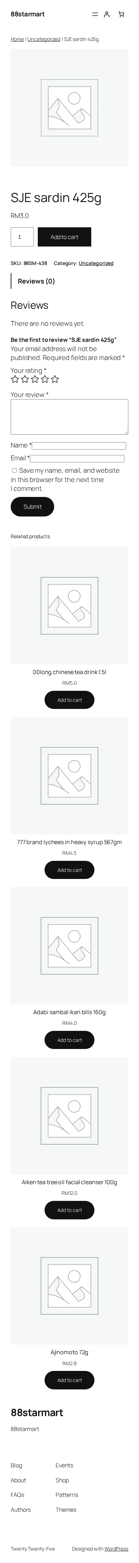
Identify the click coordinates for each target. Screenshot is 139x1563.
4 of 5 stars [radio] (45, 379)
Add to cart (64, 237)
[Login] (106, 14)
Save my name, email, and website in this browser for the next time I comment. (65, 479)
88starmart (28, 14)
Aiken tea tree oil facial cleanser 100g (69, 1182)
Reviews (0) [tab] (36, 281)
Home (17, 39)
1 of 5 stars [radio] (15, 379)
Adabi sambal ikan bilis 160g (69, 1012)
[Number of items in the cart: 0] (121, 14)
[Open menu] (95, 14)
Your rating (29, 370)
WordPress (116, 1548)
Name (21, 445)
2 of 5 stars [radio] (25, 379)
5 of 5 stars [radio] (55, 379)
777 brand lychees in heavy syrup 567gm (69, 842)
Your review (30, 394)
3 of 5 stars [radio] (35, 379)
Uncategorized (43, 39)
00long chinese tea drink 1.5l (69, 672)
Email (20, 458)
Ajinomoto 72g (70, 1352)
